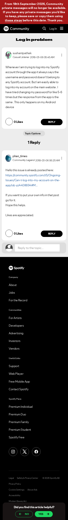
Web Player (16, 374)
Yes (40, 514)
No (27, 514)
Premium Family (19, 422)
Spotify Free (16, 437)
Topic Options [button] (33, 133)
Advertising (16, 333)
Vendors (14, 348)
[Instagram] (13, 451)
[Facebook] (36, 451)
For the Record (18, 300)
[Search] (44, 29)
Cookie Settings (16, 489)
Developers (16, 326)
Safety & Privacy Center (27, 478)
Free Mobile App (19, 381)
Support (14, 366)
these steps (13, 20)
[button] (61, 55)
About (13, 285)
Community (19, 28)
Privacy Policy (15, 483)
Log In (53, 29)
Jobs (12, 293)
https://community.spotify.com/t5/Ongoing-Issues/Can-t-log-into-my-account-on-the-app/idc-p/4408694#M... (33, 180)
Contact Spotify (19, 389)
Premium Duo (17, 414)
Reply (51, 122)
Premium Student (20, 430)
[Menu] (61, 28)
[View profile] (8, 55)
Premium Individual (21, 407)
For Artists (15, 318)
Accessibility (14, 495)
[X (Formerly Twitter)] (24, 451)
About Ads (32, 489)
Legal (11, 478)
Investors (14, 341)
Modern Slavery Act (17, 501)
